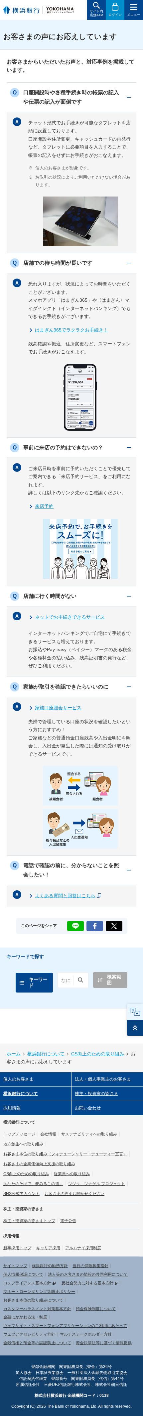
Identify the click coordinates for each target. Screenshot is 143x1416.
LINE (75, 924)
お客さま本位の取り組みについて (33, 1300)
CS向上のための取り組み (97, 1053)
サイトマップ (15, 1265)
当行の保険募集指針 (90, 1265)
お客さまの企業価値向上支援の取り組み (39, 1164)
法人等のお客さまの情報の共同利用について (88, 1274)
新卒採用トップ (17, 1248)
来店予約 (44, 506)
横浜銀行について (46, 1053)
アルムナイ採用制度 (83, 1248)
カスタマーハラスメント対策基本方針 (37, 1308)
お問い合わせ (88, 1107)
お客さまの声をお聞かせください (74, 1193)
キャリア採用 (48, 1248)
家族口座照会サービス (58, 707)
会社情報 (48, 1134)
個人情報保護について (23, 1274)
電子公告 (68, 1220)
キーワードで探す (25, 956)
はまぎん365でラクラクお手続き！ (71, 329)
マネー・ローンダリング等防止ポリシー (39, 1291)
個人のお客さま (18, 1079)
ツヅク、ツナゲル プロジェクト (96, 1183)
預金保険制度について (96, 1308)
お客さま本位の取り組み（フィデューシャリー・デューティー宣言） (65, 1154)
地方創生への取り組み (23, 1144)
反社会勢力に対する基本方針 (87, 1283)
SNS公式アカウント (21, 1193)
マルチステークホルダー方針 (86, 1334)
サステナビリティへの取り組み (89, 1134)
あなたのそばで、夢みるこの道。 (33, 1183)
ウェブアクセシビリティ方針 (29, 1334)
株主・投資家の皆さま (96, 1093)
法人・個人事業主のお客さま (103, 1079)
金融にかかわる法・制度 (25, 1317)
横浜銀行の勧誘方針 (50, 1265)
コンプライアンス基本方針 (27, 1283)
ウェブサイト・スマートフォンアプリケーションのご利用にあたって (65, 1325)
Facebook (94, 924)
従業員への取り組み (72, 1174)
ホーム (14, 1053)
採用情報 (12, 1107)
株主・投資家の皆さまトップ (29, 1220)
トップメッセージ (19, 1134)
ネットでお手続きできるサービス (70, 617)
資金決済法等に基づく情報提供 (104, 1343)
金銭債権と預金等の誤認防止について (37, 1343)
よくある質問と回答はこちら (65, 895)
